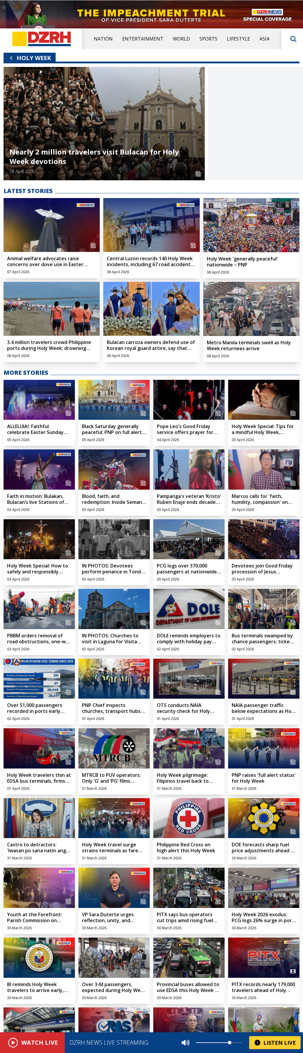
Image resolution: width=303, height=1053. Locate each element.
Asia (265, 39)
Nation (103, 39)
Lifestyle (238, 39)
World (181, 39)
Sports (208, 39)
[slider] (229, 1042)
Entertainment (142, 39)
